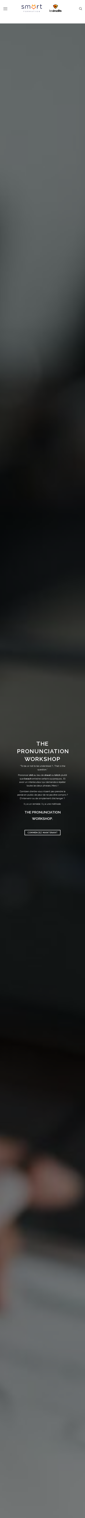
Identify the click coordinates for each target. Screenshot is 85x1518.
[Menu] (5, 9)
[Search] (80, 9)
